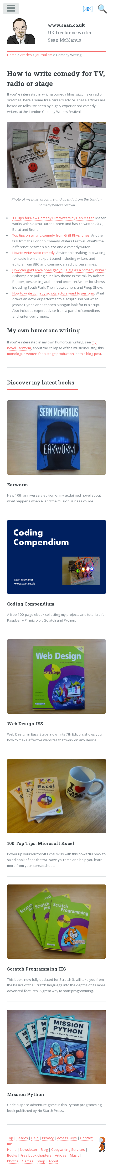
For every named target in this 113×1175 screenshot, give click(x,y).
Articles (26, 54)
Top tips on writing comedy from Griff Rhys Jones (51, 235)
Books (12, 1155)
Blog (44, 1149)
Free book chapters (36, 1155)
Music (74, 1155)
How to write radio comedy (33, 252)
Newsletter (28, 1149)
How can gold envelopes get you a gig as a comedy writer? (59, 270)
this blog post (90, 353)
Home (12, 54)
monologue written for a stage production (40, 353)
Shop (41, 1161)
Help (35, 1138)
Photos (12, 1161)
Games (27, 1161)
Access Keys (67, 1138)
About (53, 1161)
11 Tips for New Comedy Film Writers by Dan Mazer (53, 218)
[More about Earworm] (56, 437)
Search (22, 1138)
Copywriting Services (68, 1149)
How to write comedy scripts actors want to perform (53, 293)
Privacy (48, 1138)
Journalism (43, 54)
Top (10, 1138)
